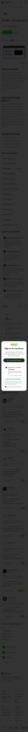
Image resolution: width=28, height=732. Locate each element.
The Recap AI (11, 369)
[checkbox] (6, 367)
